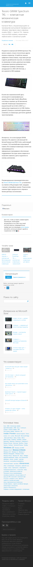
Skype (26, 443)
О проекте (21, 504)
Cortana (6, 429)
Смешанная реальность (10, 469)
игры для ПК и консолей (10, 476)
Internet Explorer (20, 433)
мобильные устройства (16, 471)
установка (6, 471)
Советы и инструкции (8, 506)
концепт (16, 459)
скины (9, 467)
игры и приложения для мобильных (13, 482)
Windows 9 (21, 452)
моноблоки (6, 461)
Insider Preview (10, 433)
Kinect (27, 433)
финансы (21, 478)
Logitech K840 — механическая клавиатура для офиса (27, 258)
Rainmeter (6, 441)
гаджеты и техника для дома (11, 480)
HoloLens (17, 431)
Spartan (6, 445)
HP (21, 431)
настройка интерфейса (16, 461)
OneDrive (13, 439)
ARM (15, 427)
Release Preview (8, 443)
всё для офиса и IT (20, 475)
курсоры (21, 459)
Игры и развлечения (8, 512)
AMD (8, 426)
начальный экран (8, 463)
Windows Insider (19, 453)
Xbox (21, 455)
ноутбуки (16, 463)
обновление (24, 463)
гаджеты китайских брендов (20, 484)
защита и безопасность (10, 487)
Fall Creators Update (9, 431)
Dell (19, 429)
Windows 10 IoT (8, 450)
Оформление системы (9, 514)
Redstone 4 (18, 441)
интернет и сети (13, 478)
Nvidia (19, 438)
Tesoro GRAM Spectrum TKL (13, 182)
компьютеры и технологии (11, 485)
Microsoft (17, 436)
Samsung (15, 443)
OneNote (19, 439)
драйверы (6, 459)
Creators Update (12, 429)
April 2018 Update (8, 427)
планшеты (18, 465)
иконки (11, 459)
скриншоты (15, 467)
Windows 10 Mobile (19, 450)
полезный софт (21, 476)
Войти (8, 277)
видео (16, 457)
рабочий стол (25, 465)
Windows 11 (15, 452)
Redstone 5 (25, 441)
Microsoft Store (8, 438)
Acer (5, 426)
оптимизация (10, 465)
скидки (5, 467)
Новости (20, 506)
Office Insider (7, 439)
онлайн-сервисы (8, 484)
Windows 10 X (7, 452)
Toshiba (26, 445)
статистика (20, 469)
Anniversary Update (15, 426)
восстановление (23, 457)
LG (9, 436)
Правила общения (23, 514)
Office (23, 438)
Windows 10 (9, 447)
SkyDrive (21, 443)
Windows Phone (8, 455)
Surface (10, 445)
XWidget (26, 455)
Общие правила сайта (25, 512)
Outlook (24, 439)
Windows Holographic (9, 453)
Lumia (12, 436)
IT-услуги (6, 478)
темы (25, 469)
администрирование (9, 457)
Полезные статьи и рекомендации (13, 473)
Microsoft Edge (25, 436)
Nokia (15, 438)
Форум (20, 508)
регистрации (25, 227)
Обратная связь (23, 510)
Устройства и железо (8, 516)
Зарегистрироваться (19, 277)
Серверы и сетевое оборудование (13, 489)
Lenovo (5, 436)
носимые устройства (9, 475)
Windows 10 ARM (19, 447)
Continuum (23, 427)
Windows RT (16, 455)
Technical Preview (18, 445)
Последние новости (8, 504)
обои (5, 465)
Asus (18, 427)
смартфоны (22, 467)
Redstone (12, 441)
